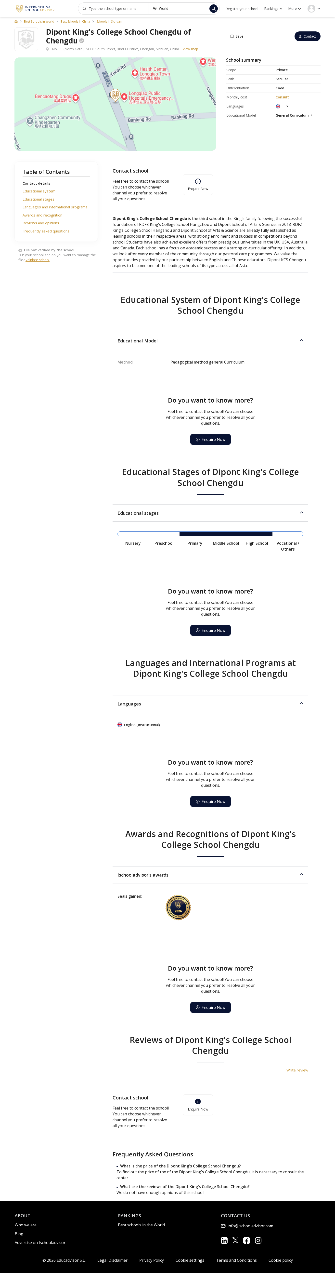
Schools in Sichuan (109, 21)
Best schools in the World (141, 1225)
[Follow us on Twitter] (235, 1240)
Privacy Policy (151, 1260)
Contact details (36, 183)
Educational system (39, 191)
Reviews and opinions (41, 223)
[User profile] (314, 9)
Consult (282, 97)
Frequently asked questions (46, 231)
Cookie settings (190, 1260)
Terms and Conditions (236, 1260)
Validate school (38, 260)
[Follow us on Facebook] (246, 1240)
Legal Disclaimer (112, 1260)
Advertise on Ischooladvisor (40, 1242)
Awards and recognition (42, 215)
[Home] (16, 21)
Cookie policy (281, 1260)
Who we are (26, 1225)
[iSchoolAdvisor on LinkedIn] (224, 1240)
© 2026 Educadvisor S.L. (64, 1260)
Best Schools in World (39, 21)
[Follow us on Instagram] (258, 1240)
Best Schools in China (75, 21)
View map (190, 49)
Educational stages (38, 199)
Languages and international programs (55, 207)
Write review (297, 1070)
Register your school (242, 8)
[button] (210, 340)
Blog (19, 1233)
